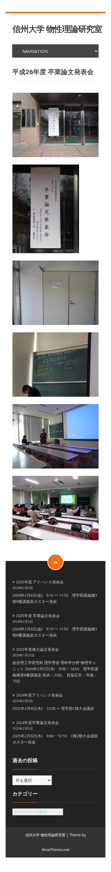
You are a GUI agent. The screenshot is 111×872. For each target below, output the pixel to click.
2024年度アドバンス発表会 (39, 695)
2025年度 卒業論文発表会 (38, 615)
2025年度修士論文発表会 (37, 649)
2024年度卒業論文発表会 (37, 722)
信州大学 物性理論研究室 (57, 28)
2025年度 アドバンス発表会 (40, 582)
